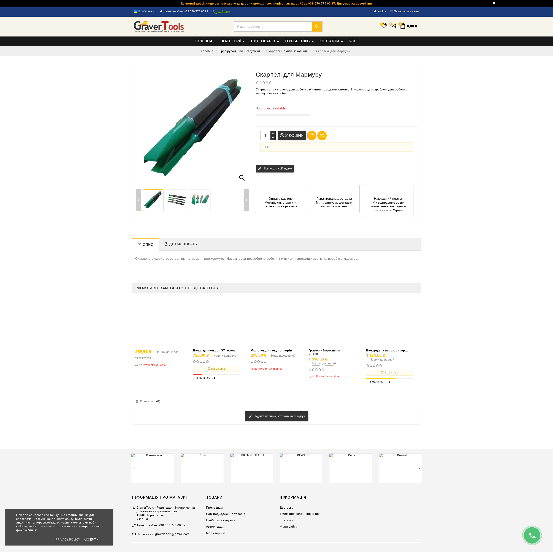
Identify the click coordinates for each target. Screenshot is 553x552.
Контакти (329, 41)
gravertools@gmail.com (172, 534)
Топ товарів (262, 41)
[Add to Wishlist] (168, 322)
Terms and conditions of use (300, 514)
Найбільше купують (220, 520)
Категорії (231, 41)
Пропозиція (214, 507)
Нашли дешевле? (168, 352)
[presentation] (134, 468)
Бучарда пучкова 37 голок (214, 350)
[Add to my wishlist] (311, 135)
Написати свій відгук (274, 168)
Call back (221, 12)
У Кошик (294, 135)
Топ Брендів (297, 41)
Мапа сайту (288, 526)
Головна (204, 41)
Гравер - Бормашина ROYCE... (325, 352)
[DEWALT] (301, 468)
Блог (354, 41)
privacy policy (68, 539)
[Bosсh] (202, 468)
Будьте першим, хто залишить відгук (279, 416)
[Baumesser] (152, 468)
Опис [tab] (148, 245)
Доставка (286, 507)
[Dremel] (400, 468)
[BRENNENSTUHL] (251, 468)
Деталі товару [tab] (183, 244)
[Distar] (350, 468)
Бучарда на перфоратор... (387, 350)
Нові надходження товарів (225, 514)
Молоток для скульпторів (271, 350)
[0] (393, 27)
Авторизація (215, 526)
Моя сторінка (216, 533)
